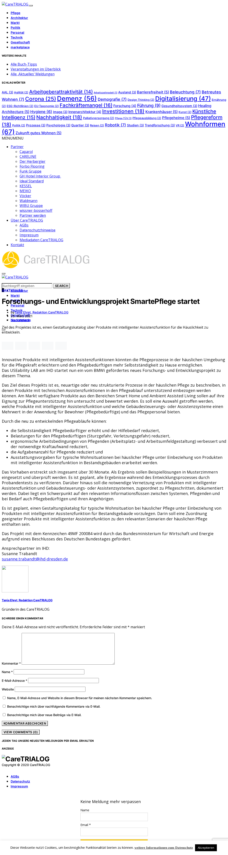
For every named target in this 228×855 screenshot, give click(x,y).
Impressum (29, 235)
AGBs (24, 225)
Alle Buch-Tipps (24, 64)
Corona (40, 99)
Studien (135, 125)
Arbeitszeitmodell (105, 92)
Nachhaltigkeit (59, 117)
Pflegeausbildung (146, 118)
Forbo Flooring (32, 166)
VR (180, 125)
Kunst (185, 112)
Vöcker (25, 195)
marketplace (20, 47)
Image (60, 112)
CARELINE (28, 156)
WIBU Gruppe (31, 205)
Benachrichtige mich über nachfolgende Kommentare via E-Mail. (53, 706)
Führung (149, 105)
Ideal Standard (32, 181)
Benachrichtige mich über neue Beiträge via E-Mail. (44, 715)
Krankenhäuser (161, 111)
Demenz (77, 98)
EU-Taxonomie (46, 106)
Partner (17, 146)
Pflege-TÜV (123, 118)
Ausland (127, 92)
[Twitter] (8, 768)
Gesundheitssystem (179, 106)
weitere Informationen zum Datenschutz (163, 847)
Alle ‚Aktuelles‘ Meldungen (33, 74)
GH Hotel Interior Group (40, 176)
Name (7, 672)
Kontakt (17, 244)
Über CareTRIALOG (27, 220)
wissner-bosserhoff (36, 210)
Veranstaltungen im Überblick (36, 69)
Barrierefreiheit (153, 92)
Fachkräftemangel (86, 105)
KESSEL (26, 185)
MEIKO (25, 190)
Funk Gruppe (30, 171)
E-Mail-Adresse (14, 680)
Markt (15, 23)
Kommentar (11, 663)
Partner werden (33, 215)
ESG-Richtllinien (20, 106)
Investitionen (123, 111)
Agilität (21, 92)
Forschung (124, 106)
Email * (85, 825)
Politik (15, 27)
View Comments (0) (21, 732)
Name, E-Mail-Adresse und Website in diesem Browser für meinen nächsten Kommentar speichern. (79, 698)
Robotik (115, 125)
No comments (21, 320)
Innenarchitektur (84, 112)
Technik (17, 37)
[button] (13, 138)
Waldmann (28, 200)
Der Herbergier (32, 161)
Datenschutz (20, 781)
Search (61, 286)
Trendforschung (160, 125)
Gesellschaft (20, 42)
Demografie (112, 99)
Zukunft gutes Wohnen (38, 133)
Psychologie (58, 125)
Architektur (19, 18)
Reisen (97, 125)
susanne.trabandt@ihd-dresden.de (35, 559)
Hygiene (41, 111)
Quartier (80, 125)
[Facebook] (3, 768)
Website (8, 689)
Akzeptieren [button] (206, 848)
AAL (7, 92)
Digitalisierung (183, 98)
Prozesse (35, 125)
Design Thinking (141, 99)
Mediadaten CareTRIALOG (41, 239)
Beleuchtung (185, 92)
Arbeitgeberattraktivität (61, 92)
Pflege (15, 13)
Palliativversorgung (98, 118)
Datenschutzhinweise (37, 230)
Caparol (26, 151)
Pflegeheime (176, 117)
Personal (17, 32)
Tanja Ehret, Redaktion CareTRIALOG (41, 312)
